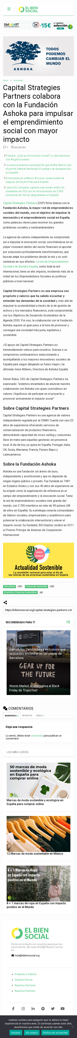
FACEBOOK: (27, 716)
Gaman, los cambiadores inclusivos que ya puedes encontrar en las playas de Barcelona (37, 654)
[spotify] (43, 1009)
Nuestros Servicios (25, 985)
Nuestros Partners (25, 990)
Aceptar (15, 1032)
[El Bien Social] (26, 12)
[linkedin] (33, 1009)
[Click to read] (38, 679)
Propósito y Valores (26, 974)
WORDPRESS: (11, 716)
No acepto (32, 1032)
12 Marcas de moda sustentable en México (35, 853)
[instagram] (23, 1009)
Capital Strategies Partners (20, 203)
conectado (37, 735)
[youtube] (62, 1009)
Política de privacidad (55, 1032)
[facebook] (13, 1009)
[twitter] (52, 1009)
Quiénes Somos (24, 979)
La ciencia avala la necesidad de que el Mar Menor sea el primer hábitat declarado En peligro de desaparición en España (38, 169)
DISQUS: (40, 716)
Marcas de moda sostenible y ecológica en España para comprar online (35, 802)
